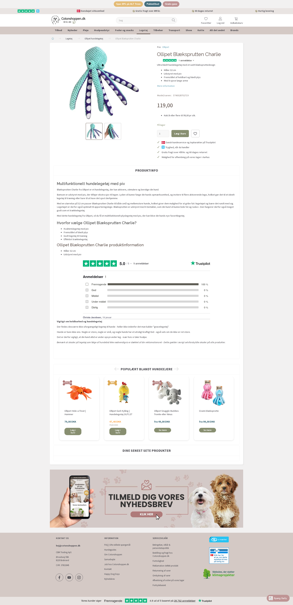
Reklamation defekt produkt (165, 565)
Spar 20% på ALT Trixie (128, 4)
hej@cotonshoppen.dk (68, 545)
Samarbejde (109, 559)
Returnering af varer (162, 570)
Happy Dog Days (112, 574)
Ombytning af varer (161, 575)
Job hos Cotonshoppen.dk (116, 564)
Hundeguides (110, 549)
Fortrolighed (158, 561)
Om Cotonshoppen (113, 554)
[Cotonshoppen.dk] (68, 19)
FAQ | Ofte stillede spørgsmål (117, 544)
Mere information (166, 85)
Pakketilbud (153, 4)
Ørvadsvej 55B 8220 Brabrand (62, 559)
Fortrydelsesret (159, 585)
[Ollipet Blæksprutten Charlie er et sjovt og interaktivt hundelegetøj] (102, 82)
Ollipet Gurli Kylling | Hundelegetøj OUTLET (120, 412)
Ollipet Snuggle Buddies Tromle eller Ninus (166, 412)
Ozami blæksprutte (209, 410)
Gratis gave (171, 4)
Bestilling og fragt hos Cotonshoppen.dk (162, 554)
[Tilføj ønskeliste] (195, 133)
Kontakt (108, 569)
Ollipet (165, 47)
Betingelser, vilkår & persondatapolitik (161, 546)
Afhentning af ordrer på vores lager (168, 580)
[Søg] (173, 20)
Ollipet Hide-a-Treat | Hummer (75, 412)
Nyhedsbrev (109, 579)
